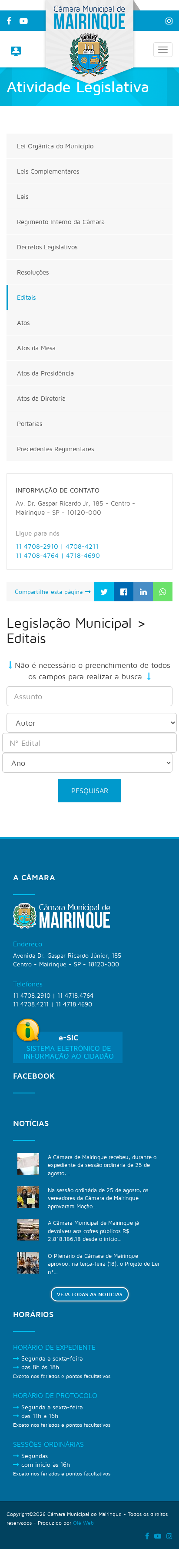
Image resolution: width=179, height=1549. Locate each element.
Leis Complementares (48, 171)
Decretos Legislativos (47, 247)
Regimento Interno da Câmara (61, 221)
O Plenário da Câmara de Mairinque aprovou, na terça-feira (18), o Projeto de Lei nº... (103, 1263)
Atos (23, 322)
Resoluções (33, 272)
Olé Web (83, 1522)
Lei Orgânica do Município (55, 146)
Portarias (29, 423)
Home (29, 124)
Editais (26, 297)
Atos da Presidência (45, 373)
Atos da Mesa (36, 348)
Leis (22, 196)
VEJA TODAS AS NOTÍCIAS (90, 1294)
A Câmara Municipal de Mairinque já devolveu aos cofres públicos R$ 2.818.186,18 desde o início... (93, 1230)
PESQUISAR (89, 791)
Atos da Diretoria (41, 398)
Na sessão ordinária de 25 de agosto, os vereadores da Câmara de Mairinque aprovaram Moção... (98, 1198)
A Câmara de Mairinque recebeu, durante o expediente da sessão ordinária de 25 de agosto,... (102, 1165)
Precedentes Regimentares (55, 449)
